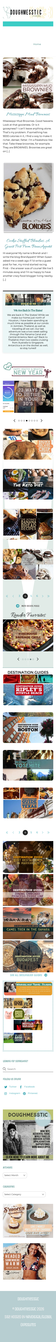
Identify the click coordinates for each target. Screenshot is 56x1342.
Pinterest (32, 1093)
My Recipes (19, 34)
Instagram (14, 1093)
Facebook (29, 1086)
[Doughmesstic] (28, 17)
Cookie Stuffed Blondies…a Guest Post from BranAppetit (28, 243)
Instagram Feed (18, 39)
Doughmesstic (25, 1309)
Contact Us (22, 44)
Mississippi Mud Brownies (28, 114)
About (32, 29)
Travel (40, 34)
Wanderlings (40, 39)
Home (20, 29)
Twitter (13, 1086)
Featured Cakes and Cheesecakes (28, 49)
